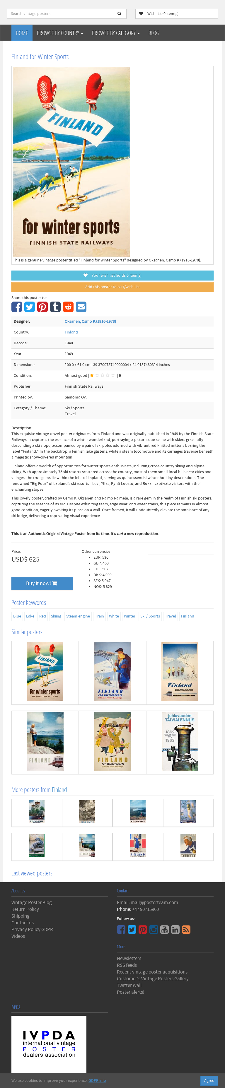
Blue (17, 616)
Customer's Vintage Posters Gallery (153, 979)
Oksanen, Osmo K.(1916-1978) (90, 321)
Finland (71, 332)
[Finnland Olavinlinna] (36, 813)
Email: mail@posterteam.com (147, 902)
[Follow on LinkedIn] (176, 931)
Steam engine (78, 616)
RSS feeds (127, 965)
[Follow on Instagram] (154, 931)
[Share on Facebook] (17, 310)
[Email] (82, 310)
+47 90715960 (145, 909)
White (114, 616)
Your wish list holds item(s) (115, 275)
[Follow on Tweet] (133, 931)
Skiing (56, 616)
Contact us (22, 923)
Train (99, 616)
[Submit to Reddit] (69, 310)
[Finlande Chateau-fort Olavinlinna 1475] (87, 813)
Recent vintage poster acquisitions (152, 972)
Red (42, 616)
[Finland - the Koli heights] (45, 742)
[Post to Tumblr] (56, 310)
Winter (129, 616)
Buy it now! (39, 583)
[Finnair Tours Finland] (188, 813)
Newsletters (129, 958)
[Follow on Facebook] (122, 931)
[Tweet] (30, 310)
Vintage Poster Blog (31, 902)
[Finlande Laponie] (137, 813)
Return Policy (25, 909)
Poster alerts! (130, 992)
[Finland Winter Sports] (180, 673)
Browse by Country (58, 33)
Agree (209, 1080)
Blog (154, 33)
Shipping (20, 916)
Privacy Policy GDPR (32, 929)
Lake (30, 616)
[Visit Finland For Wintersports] (112, 742)
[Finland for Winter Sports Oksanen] (45, 673)
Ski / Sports (150, 616)
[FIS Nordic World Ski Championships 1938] (188, 847)
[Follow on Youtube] (165, 931)
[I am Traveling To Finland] (137, 847)
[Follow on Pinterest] (144, 931)
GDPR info (97, 1080)
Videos (18, 936)
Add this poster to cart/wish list (112, 287)
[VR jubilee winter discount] (180, 742)
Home (22, 33)
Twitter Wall (129, 985)
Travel (170, 616)
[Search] (120, 14)
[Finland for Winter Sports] (112, 673)
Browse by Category (114, 33)
